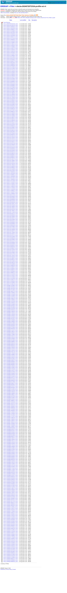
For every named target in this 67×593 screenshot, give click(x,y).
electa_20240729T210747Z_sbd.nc (10, 235)
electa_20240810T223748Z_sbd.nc (10, 496)
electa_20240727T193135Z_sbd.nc (10, 189)
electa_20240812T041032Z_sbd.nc (10, 524)
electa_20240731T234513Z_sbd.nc (10, 284)
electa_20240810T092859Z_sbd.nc (10, 483)
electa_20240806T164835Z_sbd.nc (10, 393)
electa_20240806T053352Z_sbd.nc (10, 384)
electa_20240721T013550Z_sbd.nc (10, 31)
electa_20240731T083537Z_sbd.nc (10, 272)
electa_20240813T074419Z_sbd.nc (10, 555)
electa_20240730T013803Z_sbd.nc (10, 239)
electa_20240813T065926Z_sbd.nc (10, 552)
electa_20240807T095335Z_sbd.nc (10, 410)
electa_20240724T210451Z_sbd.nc (10, 123)
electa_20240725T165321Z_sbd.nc (10, 141)
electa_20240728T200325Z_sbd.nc (10, 215)
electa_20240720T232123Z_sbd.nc (10, 23)
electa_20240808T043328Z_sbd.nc (10, 433)
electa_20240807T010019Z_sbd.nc (10, 401)
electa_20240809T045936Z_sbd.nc (10, 456)
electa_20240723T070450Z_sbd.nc (10, 87)
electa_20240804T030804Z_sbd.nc (10, 341)
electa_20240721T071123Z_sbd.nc (10, 38)
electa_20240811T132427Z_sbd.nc (10, 508)
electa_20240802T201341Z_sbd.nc (10, 318)
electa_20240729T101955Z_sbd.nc (10, 226)
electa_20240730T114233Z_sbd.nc (10, 249)
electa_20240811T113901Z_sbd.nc (10, 506)
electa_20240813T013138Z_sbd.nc (10, 548)
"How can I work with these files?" (21, 12)
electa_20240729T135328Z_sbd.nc (10, 229)
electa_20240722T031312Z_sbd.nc (10, 58)
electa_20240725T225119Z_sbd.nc (10, 147)
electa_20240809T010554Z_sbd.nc (10, 452)
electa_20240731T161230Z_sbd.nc (10, 278)
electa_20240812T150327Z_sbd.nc (10, 532)
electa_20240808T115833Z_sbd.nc (10, 439)
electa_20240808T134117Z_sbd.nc (10, 440)
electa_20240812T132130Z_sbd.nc (10, 531)
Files (12, 6)
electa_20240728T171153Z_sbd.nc (10, 212)
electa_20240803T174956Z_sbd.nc (10, 334)
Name (11, 20)
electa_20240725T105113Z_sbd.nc (10, 136)
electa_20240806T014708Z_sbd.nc (10, 381)
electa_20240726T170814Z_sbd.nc (10, 164)
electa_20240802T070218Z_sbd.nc (10, 308)
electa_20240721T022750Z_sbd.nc (10, 32)
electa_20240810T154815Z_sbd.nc (10, 489)
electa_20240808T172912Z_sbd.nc (10, 445)
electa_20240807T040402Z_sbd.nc (10, 406)
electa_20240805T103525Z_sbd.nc (10, 366)
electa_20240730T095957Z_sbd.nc (10, 248)
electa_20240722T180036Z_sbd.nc (10, 74)
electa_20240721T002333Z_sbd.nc (10, 28)
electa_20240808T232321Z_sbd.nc (10, 450)
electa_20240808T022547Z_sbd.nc (10, 429)
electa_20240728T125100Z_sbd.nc (10, 205)
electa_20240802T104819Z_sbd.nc (10, 311)
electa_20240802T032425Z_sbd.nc (10, 305)
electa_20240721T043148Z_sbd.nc (10, 35)
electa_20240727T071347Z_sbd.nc (10, 177)
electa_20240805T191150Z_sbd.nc (10, 376)
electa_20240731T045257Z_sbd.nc (10, 269)
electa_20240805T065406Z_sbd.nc (10, 363)
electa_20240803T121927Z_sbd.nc (10, 330)
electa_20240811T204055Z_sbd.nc (10, 514)
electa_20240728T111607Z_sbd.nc (10, 203)
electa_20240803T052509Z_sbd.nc (10, 325)
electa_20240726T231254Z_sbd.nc (10, 170)
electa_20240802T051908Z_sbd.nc (10, 307)
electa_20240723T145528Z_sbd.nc (10, 94)
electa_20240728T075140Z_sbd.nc (10, 200)
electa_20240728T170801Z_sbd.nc (10, 210)
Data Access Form (45, 17)
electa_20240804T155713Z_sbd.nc (10, 351)
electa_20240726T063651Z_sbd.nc (10, 154)
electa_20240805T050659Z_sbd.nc (10, 361)
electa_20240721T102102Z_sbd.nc (10, 41)
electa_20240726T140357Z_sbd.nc (10, 161)
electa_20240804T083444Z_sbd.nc (10, 345)
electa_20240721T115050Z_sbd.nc (10, 42)
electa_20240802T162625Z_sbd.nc (10, 315)
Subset (38, 17)
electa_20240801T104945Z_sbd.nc (10, 292)
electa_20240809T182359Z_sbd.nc (10, 470)
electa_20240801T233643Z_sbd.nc (10, 302)
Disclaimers (3, 569)
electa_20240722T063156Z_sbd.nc (10, 62)
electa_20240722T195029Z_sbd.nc (10, 75)
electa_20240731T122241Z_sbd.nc (10, 275)
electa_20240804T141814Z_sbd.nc (10, 350)
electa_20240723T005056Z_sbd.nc (10, 81)
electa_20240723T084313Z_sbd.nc (10, 88)
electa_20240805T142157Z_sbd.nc (10, 370)
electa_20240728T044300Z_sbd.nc (10, 197)
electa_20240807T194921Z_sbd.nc (10, 420)
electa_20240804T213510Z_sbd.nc (10, 355)
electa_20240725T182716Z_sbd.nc (10, 143)
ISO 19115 (23, 17)
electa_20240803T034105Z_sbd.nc (10, 324)
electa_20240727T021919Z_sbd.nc (10, 173)
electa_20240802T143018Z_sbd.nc (10, 314)
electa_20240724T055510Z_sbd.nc (10, 108)
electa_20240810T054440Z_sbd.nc (10, 481)
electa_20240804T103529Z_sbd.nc (10, 347)
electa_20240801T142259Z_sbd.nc (10, 295)
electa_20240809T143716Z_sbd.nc (10, 465)
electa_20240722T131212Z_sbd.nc (10, 69)
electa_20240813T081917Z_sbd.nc (10, 558)
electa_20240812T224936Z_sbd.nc (10, 544)
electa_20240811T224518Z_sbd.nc (10, 518)
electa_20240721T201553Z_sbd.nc (10, 52)
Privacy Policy (9, 569)
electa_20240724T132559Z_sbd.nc (10, 115)
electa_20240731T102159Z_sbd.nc (10, 274)
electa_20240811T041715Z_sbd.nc (10, 501)
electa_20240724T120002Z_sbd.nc (10, 114)
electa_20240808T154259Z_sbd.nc (10, 443)
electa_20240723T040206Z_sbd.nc (10, 84)
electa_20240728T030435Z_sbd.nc (10, 196)
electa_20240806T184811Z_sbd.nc (10, 394)
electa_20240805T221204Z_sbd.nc (10, 378)
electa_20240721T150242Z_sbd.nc (10, 45)
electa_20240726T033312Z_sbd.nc (10, 151)
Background (32, 17)
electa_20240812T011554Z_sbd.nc (10, 521)
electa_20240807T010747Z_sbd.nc (10, 403)
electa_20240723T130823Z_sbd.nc (10, 92)
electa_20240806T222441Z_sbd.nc (10, 399)
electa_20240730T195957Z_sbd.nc (10, 258)
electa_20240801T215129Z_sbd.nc (10, 301)
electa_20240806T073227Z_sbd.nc (10, 386)
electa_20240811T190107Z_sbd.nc (10, 512)
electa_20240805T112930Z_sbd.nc (10, 367)
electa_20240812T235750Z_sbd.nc (10, 547)
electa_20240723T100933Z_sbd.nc (10, 90)
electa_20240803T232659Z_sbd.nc (10, 338)
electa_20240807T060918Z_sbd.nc (10, 407)
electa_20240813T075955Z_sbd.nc (10, 557)
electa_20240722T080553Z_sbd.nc (10, 64)
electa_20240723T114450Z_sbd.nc (10, 91)
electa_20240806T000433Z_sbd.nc (10, 380)
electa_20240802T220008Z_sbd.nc (10, 320)
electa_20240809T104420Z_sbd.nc (10, 460)
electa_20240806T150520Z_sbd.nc (10, 391)
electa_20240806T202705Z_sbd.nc (10, 396)
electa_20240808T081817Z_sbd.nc (10, 436)
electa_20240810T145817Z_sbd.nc (10, 488)
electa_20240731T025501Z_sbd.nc (10, 268)
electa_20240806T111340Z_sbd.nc (10, 389)
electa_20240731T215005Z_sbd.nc (10, 282)
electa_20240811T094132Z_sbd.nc (10, 505)
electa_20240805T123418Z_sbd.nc (10, 368)
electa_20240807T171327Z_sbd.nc (10, 416)
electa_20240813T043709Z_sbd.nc (10, 550)
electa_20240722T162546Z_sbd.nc (10, 72)
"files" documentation (5, 12)
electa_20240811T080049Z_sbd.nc (10, 504)
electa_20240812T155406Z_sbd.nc (10, 534)
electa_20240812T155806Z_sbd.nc (10, 535)
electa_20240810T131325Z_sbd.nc (10, 486)
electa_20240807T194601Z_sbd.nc (10, 419)
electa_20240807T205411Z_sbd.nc (10, 422)
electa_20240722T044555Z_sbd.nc (10, 59)
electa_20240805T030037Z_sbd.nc (10, 360)
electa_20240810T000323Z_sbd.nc (10, 476)
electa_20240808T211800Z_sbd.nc (10, 447)
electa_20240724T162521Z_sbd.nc (10, 118)
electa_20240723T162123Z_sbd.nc (10, 95)
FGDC (18, 17)
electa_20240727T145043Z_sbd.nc (10, 184)
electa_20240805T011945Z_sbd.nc (10, 358)
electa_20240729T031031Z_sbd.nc (10, 220)
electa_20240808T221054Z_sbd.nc (10, 449)
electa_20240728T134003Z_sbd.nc (10, 206)
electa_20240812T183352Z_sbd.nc (10, 538)
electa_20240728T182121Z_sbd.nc (10, 213)
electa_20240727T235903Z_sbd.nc (10, 193)
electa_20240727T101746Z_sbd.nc (10, 180)
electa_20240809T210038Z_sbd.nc (10, 473)
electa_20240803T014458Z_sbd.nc (10, 322)
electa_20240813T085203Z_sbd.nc (10, 561)
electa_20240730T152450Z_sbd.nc (10, 252)
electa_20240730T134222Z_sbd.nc (10, 251)
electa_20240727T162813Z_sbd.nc (10, 186)
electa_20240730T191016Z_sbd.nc (10, 256)
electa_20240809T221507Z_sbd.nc (10, 475)
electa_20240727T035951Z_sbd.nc (10, 174)
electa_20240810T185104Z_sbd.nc (10, 493)
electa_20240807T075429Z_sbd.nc (10, 409)
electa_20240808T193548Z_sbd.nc (10, 446)
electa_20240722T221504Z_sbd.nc (10, 78)
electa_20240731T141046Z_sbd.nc (10, 276)
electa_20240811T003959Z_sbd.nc (10, 498)
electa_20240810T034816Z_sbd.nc (10, 479)
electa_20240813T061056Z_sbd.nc (10, 551)
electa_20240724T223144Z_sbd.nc (10, 124)
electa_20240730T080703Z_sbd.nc (10, 246)
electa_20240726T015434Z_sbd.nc (10, 150)
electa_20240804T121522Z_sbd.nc (10, 348)
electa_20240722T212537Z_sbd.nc (10, 77)
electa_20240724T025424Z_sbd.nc (10, 105)
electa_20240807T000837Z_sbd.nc (10, 400)
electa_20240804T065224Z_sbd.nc (10, 344)
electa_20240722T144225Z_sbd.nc (10, 71)
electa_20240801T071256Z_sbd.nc (10, 289)
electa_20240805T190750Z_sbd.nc (10, 374)
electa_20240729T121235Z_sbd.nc (10, 228)
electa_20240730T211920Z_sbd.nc (10, 261)
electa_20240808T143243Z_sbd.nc (10, 442)
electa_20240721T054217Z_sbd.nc (10, 36)
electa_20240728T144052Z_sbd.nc (10, 207)
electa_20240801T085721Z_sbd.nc (10, 291)
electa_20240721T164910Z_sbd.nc (10, 49)
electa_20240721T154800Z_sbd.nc (10, 46)
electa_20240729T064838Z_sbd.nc (10, 223)
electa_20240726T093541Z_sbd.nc (10, 157)
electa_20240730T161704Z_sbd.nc (10, 253)
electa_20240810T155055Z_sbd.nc (10, 491)
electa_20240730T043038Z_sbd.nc (10, 243)
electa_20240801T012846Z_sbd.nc (10, 285)
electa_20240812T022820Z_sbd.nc (10, 522)
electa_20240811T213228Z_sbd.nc (10, 516)
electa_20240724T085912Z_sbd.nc (10, 111)
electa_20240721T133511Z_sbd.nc (10, 44)
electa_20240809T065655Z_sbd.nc (10, 458)
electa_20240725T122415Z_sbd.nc (10, 137)
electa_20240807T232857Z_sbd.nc (10, 426)
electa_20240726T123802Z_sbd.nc (10, 160)
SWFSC (61, 2)
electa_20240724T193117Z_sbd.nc (10, 121)
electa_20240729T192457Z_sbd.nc (10, 233)
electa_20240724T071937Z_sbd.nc (10, 110)
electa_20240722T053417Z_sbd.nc (10, 61)
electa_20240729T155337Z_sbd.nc (10, 230)
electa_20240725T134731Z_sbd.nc (10, 138)
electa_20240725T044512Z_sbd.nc (10, 130)
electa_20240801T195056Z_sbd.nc (10, 299)
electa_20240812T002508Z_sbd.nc (10, 519)
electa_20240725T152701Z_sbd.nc (10, 140)
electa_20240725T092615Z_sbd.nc (10, 134)
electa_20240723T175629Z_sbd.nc (10, 97)
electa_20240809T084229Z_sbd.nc (10, 459)
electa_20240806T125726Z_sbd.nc (10, 390)
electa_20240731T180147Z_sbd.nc (10, 279)
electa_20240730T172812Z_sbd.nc (10, 255)
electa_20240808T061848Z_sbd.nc (10, 435)
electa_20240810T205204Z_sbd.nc (10, 495)
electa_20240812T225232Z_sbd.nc (10, 545)
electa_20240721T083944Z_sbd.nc (10, 39)
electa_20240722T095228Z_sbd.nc (10, 65)
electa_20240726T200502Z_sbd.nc (10, 167)
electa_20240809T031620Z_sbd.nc (10, 455)
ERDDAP (4, 6)
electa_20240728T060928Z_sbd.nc (10, 199)
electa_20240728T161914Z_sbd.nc (10, 209)
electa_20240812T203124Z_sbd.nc (10, 541)
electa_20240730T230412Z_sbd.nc (10, 262)
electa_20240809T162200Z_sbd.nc (10, 466)
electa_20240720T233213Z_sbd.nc (10, 25)
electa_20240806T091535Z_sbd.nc (10, 387)
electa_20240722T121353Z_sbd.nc (10, 68)
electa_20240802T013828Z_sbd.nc (10, 304)
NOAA (56, 2)
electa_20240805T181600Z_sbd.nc (10, 373)
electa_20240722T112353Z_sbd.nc (10, 67)
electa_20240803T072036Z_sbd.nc (10, 327)
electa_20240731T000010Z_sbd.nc (10, 265)
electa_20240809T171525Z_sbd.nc (10, 469)
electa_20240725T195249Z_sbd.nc (10, 144)
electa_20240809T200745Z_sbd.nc (10, 472)
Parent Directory (6, 22)
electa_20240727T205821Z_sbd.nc (10, 190)
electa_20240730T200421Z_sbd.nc (10, 259)
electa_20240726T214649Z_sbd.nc (10, 169)
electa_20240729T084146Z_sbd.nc (10, 225)
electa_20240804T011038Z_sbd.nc (10, 340)
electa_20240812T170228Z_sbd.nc (10, 537)
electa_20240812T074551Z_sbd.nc (10, 527)
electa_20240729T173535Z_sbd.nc (10, 232)
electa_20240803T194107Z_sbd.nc (10, 335)
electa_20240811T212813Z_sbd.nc (10, 515)
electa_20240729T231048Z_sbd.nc (10, 236)
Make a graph (52, 17)
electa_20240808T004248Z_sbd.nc (10, 427)
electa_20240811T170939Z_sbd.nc (10, 511)
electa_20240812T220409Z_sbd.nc (10, 542)
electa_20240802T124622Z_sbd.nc (10, 312)
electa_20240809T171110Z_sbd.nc (10, 468)
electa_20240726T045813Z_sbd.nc (10, 153)
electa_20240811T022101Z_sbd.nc (10, 499)
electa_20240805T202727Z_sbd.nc (10, 377)
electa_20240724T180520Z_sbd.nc (10, 120)
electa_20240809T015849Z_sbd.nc (10, 453)
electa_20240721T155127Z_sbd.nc (10, 48)
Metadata (28, 17)
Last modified (23, 20)
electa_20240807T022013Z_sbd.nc (10, 404)
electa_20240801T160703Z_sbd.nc (10, 297)
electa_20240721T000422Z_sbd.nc (10, 26)
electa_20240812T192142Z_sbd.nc (10, 539)
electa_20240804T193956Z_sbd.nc (10, 354)
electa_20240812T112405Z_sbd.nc (10, 529)
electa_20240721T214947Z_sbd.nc (10, 54)
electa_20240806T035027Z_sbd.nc (10, 383)
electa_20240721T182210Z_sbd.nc (10, 51)
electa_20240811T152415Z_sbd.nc (10, 509)
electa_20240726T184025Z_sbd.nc (10, 166)
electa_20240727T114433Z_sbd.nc (10, 182)
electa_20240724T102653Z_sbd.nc (10, 113)
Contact (14, 569)
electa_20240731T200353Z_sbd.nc (10, 281)
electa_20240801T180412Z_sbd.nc (10, 298)
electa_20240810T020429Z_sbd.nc (10, 478)
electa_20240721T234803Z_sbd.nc (10, 55)
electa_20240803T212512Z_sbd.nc (10, 337)
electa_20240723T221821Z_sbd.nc (10, 101)
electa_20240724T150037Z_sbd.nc (10, 117)
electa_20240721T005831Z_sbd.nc (10, 29)
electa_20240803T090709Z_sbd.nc (10, 328)
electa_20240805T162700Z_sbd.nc (10, 371)
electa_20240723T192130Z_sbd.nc (10, 98)
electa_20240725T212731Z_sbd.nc (10, 146)
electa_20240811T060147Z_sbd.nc (10, 502)
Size (29, 20)
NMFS (59, 2)
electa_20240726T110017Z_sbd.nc (10, 159)
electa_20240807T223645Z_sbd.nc (10, 423)
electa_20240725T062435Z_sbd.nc (10, 131)
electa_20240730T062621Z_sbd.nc (10, 245)
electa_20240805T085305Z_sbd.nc (10, 364)
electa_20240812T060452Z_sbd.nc (10, 525)
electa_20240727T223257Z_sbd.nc (10, 192)
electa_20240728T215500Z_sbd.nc (10, 216)
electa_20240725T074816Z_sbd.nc (10, 133)
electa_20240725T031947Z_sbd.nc (10, 128)
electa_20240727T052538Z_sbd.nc (10, 176)
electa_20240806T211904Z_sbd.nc (10, 397)
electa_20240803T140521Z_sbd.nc (10, 331)
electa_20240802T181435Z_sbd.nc (10, 317)
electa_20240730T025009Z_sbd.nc (10, 242)
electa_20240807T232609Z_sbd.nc (10, 424)
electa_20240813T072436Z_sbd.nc (10, 554)
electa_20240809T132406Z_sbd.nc (10, 463)
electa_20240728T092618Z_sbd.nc (10, 202)
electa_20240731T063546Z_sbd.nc (10, 271)
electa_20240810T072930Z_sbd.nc (10, 482)
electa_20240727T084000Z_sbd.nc (10, 179)
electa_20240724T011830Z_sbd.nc (10, 104)
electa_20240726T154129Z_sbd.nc (10, 163)
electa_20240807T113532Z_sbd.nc (10, 412)
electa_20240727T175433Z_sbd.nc (10, 187)
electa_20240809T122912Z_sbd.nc (10, 462)
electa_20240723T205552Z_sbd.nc (10, 100)
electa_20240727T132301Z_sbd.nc (10, 183)
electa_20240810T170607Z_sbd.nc (10, 492)
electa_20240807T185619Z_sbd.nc (10, 417)
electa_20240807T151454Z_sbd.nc (10, 414)
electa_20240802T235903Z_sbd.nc (10, 321)
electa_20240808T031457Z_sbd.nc (10, 430)
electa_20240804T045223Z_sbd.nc (10, 343)
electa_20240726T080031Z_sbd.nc (10, 156)
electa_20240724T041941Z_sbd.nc (10, 107)
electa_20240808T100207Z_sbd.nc (10, 437)
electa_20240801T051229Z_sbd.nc (10, 288)
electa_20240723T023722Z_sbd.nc (10, 82)
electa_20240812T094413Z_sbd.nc (10, 528)
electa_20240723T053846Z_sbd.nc (10, 85)
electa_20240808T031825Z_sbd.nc (10, 432)
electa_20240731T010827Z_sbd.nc (10, 266)
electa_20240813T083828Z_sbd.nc (10, 560)
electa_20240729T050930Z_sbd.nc (10, 222)
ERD (64, 2)
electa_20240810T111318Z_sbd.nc (10, 485)
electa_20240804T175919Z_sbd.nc (10, 353)
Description (34, 20)
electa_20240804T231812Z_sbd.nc (10, 357)
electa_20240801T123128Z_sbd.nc (10, 294)
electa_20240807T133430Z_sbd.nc (10, 413)
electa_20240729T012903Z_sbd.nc (10, 219)
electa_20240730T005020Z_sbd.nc (10, 238)
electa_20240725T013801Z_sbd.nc (10, 127)
